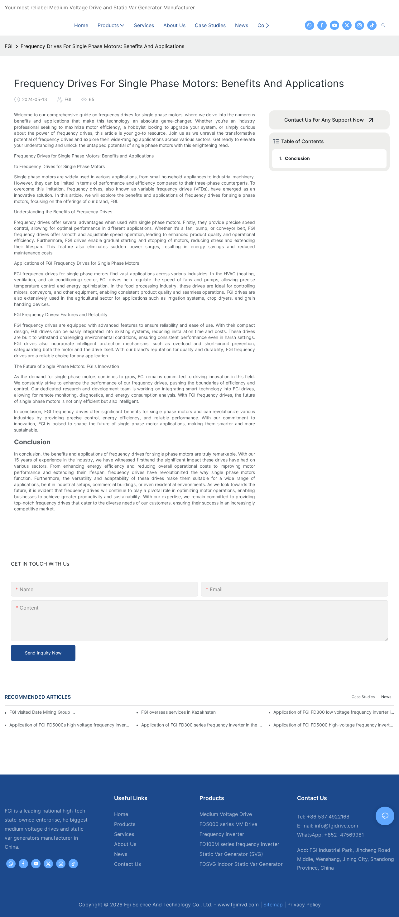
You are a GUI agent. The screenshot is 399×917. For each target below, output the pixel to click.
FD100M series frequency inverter (239, 844)
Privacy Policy (304, 904)
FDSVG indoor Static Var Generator (241, 864)
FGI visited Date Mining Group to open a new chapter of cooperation (43, 712)
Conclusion (297, 158)
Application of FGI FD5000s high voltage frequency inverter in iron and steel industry (69, 724)
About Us (125, 844)
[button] (267, 25)
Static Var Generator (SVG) (231, 854)
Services (124, 834)
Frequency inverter (222, 834)
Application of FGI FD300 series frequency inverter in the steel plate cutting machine (201, 724)
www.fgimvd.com (238, 904)
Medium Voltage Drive (226, 814)
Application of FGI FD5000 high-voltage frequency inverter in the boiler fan (333, 724)
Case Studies (363, 696)
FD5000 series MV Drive (228, 824)
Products (124, 824)
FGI (8, 46)
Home (121, 814)
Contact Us (127, 864)
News (386, 696)
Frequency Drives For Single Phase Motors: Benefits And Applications (102, 46)
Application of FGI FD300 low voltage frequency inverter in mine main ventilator (333, 712)
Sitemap (273, 904)
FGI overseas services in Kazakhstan (178, 712)
